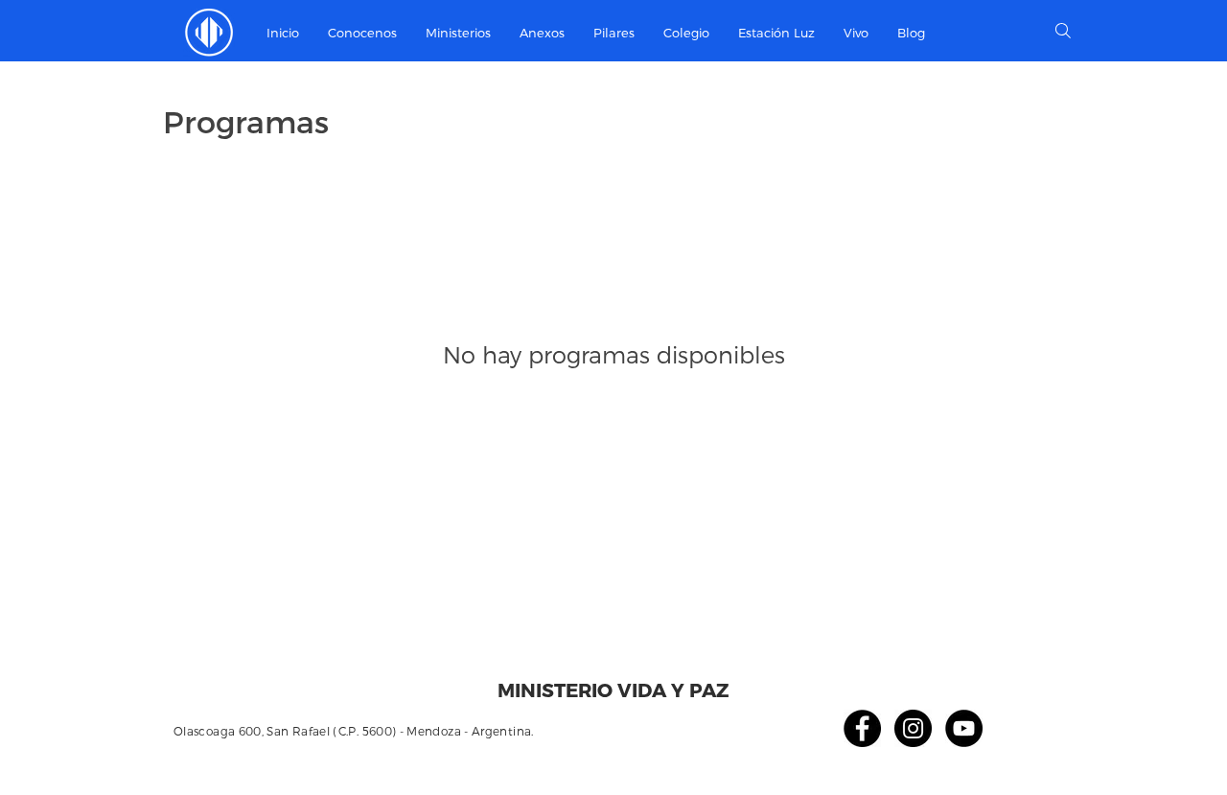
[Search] (1063, 31)
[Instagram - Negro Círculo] (913, 728)
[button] (458, 33)
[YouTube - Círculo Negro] (964, 728)
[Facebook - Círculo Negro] (862, 728)
